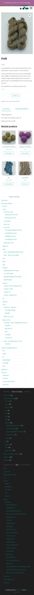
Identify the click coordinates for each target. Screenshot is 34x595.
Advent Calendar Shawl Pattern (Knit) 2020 (16, 514)
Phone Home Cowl (10, 536)
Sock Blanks (8, 335)
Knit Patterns (8, 502)
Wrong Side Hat (10, 551)
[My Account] (21, 8)
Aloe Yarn (4, 206)
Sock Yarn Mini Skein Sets (8, 381)
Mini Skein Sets (8, 328)
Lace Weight (5, 363)
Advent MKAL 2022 (10, 508)
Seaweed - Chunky (8, 289)
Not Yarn (6, 481)
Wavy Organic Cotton (9, 243)
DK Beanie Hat (9, 526)
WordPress (18, 590)
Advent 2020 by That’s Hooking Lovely (15, 573)
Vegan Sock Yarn (6, 320)
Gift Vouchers (4, 200)
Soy (3, 298)
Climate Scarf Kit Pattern (12, 533)
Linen (3, 258)
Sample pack (5, 375)
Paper (3, 265)
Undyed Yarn (4, 369)
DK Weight (7, 313)
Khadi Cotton (7, 224)
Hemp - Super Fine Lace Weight (11, 255)
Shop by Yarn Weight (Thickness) (9, 348)
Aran (3, 351)
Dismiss (28, 3)
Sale (5, 478)
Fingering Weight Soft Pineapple (11, 270)
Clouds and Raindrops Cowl (13, 560)
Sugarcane (5, 302)
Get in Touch (7, 576)
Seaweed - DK (7, 292)
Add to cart (15, 95)
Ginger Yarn (5, 246)
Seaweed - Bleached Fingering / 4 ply (13, 286)
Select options (8, 153)
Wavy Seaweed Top (11, 557)
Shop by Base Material (6, 203)
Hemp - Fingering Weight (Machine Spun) (13, 252)
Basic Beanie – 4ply (11, 517)
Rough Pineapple (16, 101)
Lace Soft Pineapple (8, 273)
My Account (6, 583)
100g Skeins (8, 325)
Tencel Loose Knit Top (11, 548)
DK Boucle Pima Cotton (10, 218)
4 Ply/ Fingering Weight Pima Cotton (13, 230)
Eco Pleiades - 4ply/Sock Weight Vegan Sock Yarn (15, 323)
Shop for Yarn (7, 472)
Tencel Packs (5, 384)
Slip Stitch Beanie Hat (11, 529)
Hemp (3, 249)
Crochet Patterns (9, 555)
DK (3, 357)
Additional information (21, 109)
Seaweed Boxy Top (11, 542)
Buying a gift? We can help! (10, 475)
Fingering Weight (6, 360)
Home (5, 468)
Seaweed (4, 283)
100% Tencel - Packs (9, 317)
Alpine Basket (9, 563)
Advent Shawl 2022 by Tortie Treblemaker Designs (18, 567)
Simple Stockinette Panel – (12, 545)
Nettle (3, 261)
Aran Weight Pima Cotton (11, 233)
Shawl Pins (7, 496)
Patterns (6, 499)
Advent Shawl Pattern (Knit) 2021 (14, 511)
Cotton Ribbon (7, 221)
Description (6, 109)
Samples (7, 484)
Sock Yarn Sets (8, 338)
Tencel (4, 305)
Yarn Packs (3, 373)
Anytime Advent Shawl (11, 505)
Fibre (6, 493)
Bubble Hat (8, 520)
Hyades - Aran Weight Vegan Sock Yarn (13, 341)
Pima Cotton (7, 227)
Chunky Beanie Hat (10, 523)
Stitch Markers (8, 487)
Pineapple (10, 101)
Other (7, 101)
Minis (6, 332)
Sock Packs (5, 378)
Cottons (4, 209)
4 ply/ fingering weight (10, 310)
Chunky (4, 354)
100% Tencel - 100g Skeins (10, 307)
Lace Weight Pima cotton (11, 239)
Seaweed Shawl (10, 539)
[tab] (7, 109)
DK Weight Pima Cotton (10, 236)
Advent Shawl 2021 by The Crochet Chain (16, 570)
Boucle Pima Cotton (8, 212)
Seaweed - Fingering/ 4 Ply (10, 295)
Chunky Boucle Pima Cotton (11, 215)
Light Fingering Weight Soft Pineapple (12, 277)
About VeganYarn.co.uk (9, 580)
